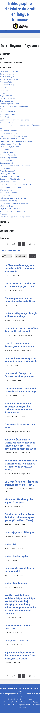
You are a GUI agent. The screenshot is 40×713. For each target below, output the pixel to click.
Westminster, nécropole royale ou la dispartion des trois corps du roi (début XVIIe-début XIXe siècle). (21, 465)
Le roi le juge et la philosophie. (20, 532)
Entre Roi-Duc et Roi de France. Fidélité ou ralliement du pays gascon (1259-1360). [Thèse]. (20, 517)
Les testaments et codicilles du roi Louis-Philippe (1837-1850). (20, 285)
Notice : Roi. (11, 544)
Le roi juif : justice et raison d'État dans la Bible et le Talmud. (21, 330)
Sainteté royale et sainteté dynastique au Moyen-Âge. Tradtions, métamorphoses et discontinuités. (19, 408)
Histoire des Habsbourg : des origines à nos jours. (19, 501)
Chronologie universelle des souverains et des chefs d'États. (20, 300)
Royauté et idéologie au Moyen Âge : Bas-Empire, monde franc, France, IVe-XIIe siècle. (20, 655)
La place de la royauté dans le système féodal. (19, 570)
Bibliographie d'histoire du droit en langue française (20, 11)
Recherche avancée (11, 250)
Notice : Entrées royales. (17, 556)
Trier (33, 256)
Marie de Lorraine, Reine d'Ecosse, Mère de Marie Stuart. (20, 345)
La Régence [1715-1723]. (17, 640)
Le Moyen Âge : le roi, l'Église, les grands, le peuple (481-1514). (21, 483)
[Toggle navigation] (5, 31)
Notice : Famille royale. (16, 583)
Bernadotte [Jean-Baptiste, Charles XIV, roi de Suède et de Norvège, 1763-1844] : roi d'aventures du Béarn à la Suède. (21, 444)
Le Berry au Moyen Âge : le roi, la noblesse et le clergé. (21, 315)
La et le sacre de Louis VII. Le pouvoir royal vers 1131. (19, 268)
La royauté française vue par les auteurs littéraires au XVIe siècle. (21, 360)
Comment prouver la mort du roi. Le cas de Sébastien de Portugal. (21, 390)
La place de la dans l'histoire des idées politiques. (20, 375)
